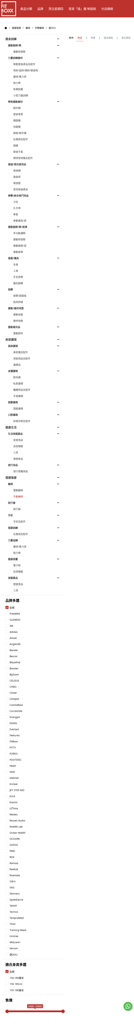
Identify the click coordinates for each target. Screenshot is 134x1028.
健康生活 (11, 427)
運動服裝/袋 (19, 245)
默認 (80, 37)
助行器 (11, 502)
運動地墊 (18, 314)
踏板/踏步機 (19, 133)
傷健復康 (16, 27)
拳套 (15, 214)
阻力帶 (17, 82)
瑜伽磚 (17, 170)
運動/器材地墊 (16, 308)
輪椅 (28, 27)
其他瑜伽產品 (20, 189)
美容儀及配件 (20, 352)
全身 (15, 264)
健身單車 (18, 114)
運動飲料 (18, 333)
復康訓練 (13, 527)
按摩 (10, 289)
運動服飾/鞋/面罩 (17, 226)
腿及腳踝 (18, 283)
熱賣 (93, 37)
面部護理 (13, 346)
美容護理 (11, 339)
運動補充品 (14, 327)
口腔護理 (13, 414)
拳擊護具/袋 (19, 220)
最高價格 (108, 37)
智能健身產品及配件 (24, 64)
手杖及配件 (19, 521)
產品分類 (26, 9)
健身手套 (18, 151)
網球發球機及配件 (23, 158)
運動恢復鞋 (19, 51)
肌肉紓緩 (18, 302)
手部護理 (18, 396)
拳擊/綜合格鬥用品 (18, 195)
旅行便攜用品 (20, 471)
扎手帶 (17, 208)
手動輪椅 (39, 27)
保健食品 (18, 458)
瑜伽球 (17, 176)
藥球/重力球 (19, 76)
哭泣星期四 (56, 9)
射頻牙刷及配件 (21, 421)
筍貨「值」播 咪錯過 (82, 9)
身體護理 (13, 371)
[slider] (7, 1011)
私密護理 (18, 383)
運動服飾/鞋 (14, 45)
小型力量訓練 (20, 95)
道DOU (52, 27)
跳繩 (15, 145)
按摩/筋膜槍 (19, 295)
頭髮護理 (13, 402)
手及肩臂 (18, 277)
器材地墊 (18, 320)
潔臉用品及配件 (21, 358)
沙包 (15, 201)
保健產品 (13, 577)
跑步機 (17, 108)
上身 (15, 270)
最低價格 (126, 37)
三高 (15, 452)
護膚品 (17, 364)
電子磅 (17, 565)
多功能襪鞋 (19, 233)
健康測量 (13, 559)
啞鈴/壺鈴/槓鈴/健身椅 (25, 70)
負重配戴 (18, 89)
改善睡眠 (18, 446)
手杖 (10, 515)
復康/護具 (13, 258)
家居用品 (18, 440)
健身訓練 (11, 39)
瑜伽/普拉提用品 (17, 164)
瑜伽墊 (17, 183)
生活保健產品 (15, 433)
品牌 (40, 9)
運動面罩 (18, 251)
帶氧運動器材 (15, 101)
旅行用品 (13, 465)
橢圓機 (17, 120)
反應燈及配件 (20, 139)
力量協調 (13, 540)
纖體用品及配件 (21, 389)
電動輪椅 (18, 490)
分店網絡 (107, 9)
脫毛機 (17, 377)
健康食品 (18, 584)
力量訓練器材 (15, 57)
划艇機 (17, 126)
